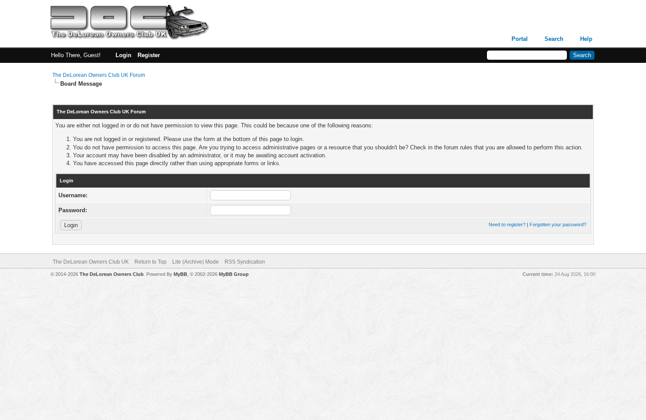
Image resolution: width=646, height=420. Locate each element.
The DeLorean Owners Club (112, 274)
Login (123, 55)
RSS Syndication (245, 262)
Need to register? (507, 224)
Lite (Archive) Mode (195, 262)
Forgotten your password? (558, 224)
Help (586, 39)
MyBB (180, 274)
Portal (520, 39)
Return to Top (150, 262)
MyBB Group (234, 274)
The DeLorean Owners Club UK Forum (98, 75)
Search (553, 39)
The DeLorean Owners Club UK (91, 262)
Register (149, 55)
